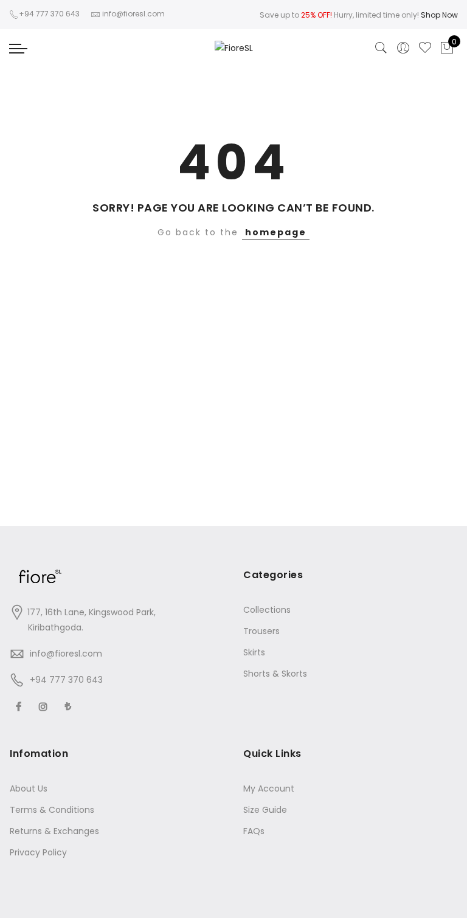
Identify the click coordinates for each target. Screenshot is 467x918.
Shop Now (439, 15)
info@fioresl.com (66, 653)
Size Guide (265, 810)
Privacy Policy (38, 852)
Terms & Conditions (52, 810)
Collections (267, 610)
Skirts (254, 652)
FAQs (254, 831)
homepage (275, 232)
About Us (28, 788)
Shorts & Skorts (275, 674)
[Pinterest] (69, 706)
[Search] (381, 48)
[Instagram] (44, 706)
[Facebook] (20, 706)
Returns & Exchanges (54, 831)
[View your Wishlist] (425, 48)
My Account (268, 788)
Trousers (261, 631)
